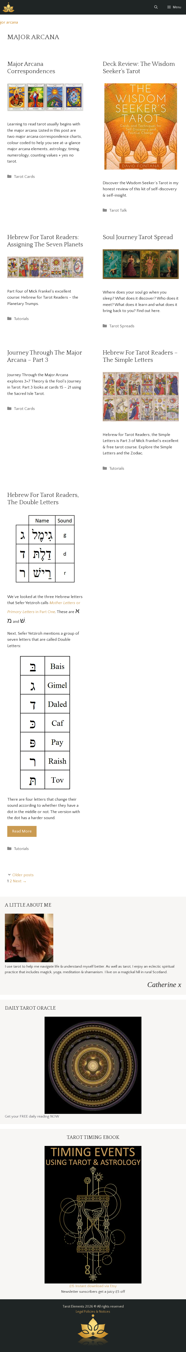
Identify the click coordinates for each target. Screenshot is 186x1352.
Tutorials (21, 319)
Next (20, 881)
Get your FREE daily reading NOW (32, 1116)
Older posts (23, 875)
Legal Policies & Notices (93, 1312)
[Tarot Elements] (8, 7)
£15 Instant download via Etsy (93, 1286)
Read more (22, 831)
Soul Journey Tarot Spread (138, 237)
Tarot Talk (118, 210)
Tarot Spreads (121, 326)
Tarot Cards (24, 176)
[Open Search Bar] (156, 7)
